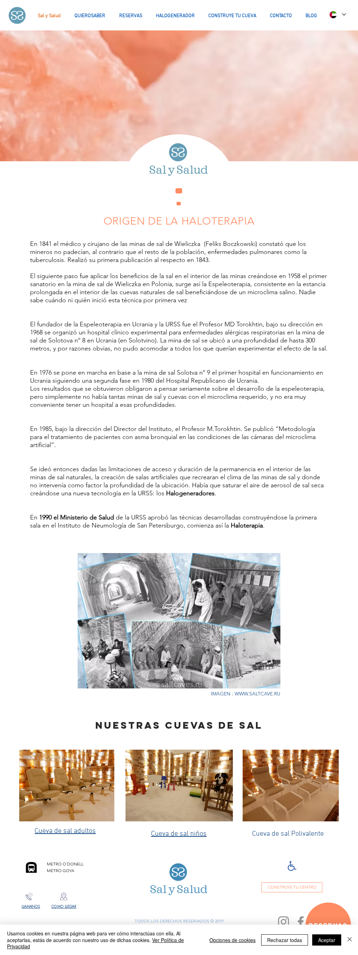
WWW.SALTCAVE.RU (257, 694)
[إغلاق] (349, 939)
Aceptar (326, 939)
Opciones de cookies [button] (232, 939)
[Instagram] (283, 921)
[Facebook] (300, 921)
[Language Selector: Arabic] (337, 14)
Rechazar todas (284, 939)
